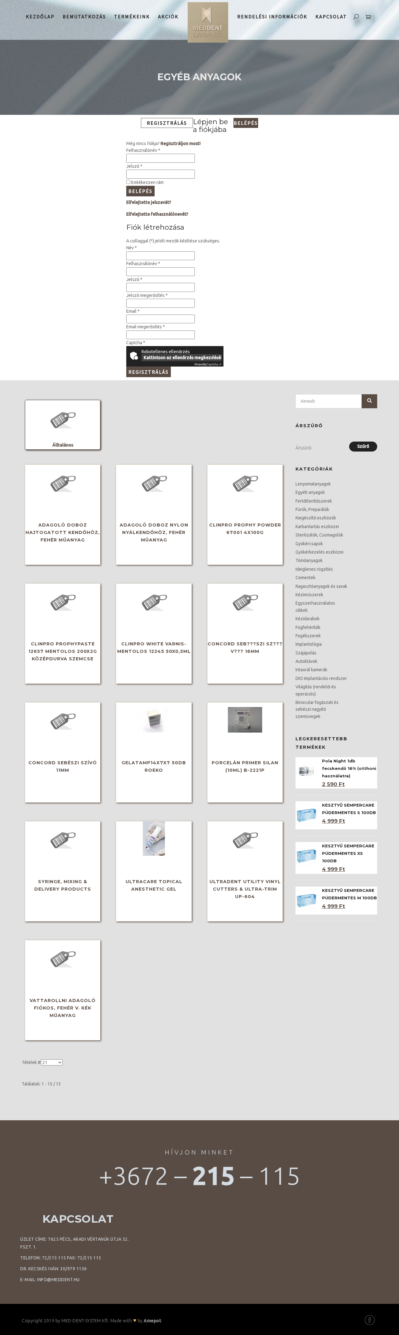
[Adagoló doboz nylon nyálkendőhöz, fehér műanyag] (153, 482)
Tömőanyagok (309, 560)
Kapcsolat (331, 16)
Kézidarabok (308, 618)
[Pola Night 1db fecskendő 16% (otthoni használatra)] (306, 770)
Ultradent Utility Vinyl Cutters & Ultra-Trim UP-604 (245, 889)
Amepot (152, 1320)
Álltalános (62, 445)
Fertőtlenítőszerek (314, 501)
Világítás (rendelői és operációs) (316, 690)
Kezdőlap (40, 16)
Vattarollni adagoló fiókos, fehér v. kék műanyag (63, 1008)
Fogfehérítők (308, 627)
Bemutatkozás (84, 16)
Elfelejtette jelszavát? (148, 202)
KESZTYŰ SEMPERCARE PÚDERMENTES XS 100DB (348, 853)
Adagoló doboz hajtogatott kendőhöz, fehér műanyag (63, 532)
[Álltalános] (62, 418)
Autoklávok (306, 661)
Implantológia (309, 644)
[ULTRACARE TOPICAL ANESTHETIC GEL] (153, 839)
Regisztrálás (148, 372)
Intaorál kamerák (311, 669)
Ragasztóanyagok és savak (321, 586)
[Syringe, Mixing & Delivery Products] (62, 839)
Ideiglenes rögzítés (314, 569)
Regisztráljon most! (181, 143)
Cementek (305, 577)
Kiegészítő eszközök (316, 517)
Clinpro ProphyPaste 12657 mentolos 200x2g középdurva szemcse (62, 651)
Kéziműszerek (309, 594)
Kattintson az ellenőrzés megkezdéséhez (182, 357)
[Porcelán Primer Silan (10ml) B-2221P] (245, 720)
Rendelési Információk (272, 16)
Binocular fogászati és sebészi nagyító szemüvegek (317, 709)
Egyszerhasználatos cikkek (315, 606)
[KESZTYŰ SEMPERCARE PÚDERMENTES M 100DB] (306, 899)
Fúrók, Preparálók (312, 509)
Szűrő (369, 400)
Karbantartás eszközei (317, 526)
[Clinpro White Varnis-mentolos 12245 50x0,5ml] (153, 601)
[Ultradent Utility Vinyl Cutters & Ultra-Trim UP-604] (245, 839)
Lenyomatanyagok (313, 483)
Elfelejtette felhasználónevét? (157, 214)
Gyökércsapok (309, 543)
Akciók (168, 16)
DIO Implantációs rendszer (321, 678)
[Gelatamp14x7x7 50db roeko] (153, 720)
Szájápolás (306, 652)
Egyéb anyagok (310, 492)
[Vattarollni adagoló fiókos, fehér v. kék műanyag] (62, 957)
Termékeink (132, 16)
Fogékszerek (308, 635)
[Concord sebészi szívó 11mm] (62, 720)
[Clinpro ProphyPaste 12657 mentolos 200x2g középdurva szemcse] (62, 601)
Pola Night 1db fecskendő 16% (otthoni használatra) (349, 768)
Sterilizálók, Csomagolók (319, 534)
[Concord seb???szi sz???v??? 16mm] (245, 601)
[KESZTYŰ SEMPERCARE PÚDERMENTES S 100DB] (306, 815)
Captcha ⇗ (208, 364)
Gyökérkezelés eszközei (320, 552)
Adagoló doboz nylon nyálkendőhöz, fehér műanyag (154, 532)
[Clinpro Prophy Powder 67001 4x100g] (245, 482)
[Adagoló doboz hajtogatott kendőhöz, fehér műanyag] (62, 482)
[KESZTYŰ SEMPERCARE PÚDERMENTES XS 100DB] (306, 855)
